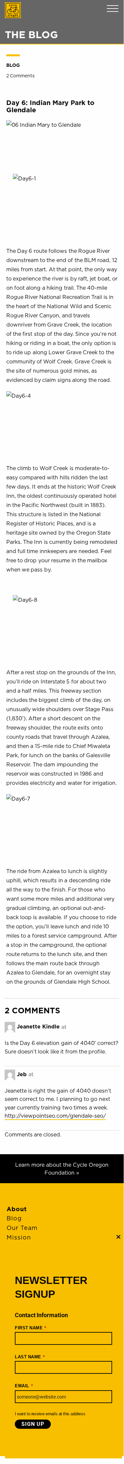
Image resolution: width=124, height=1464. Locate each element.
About (17, 1209)
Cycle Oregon (13, 10)
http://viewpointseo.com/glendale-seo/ (55, 1115)
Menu (112, 8)
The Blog (31, 34)
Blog (13, 65)
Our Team (22, 1228)
